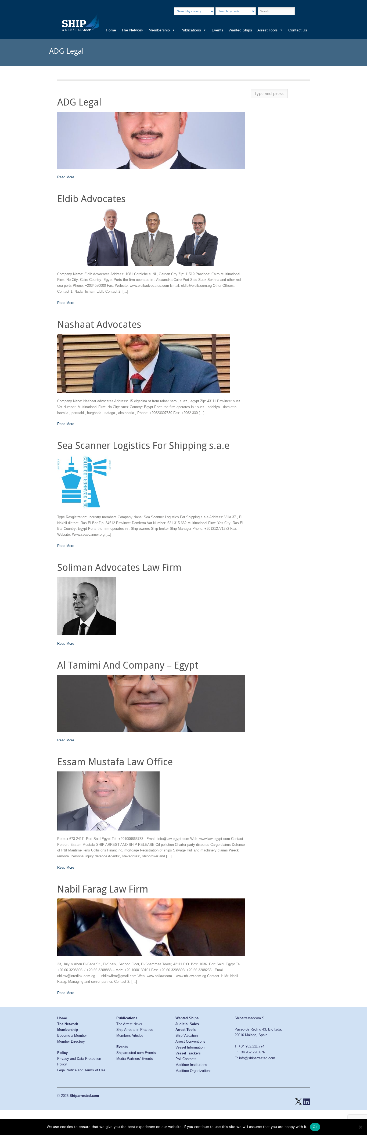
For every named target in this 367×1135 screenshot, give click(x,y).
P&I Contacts (185, 1059)
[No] (360, 1127)
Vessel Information (189, 1047)
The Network (132, 30)
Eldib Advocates (91, 199)
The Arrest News (129, 1024)
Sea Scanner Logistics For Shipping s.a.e (143, 445)
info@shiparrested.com (257, 1058)
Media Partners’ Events (134, 1059)
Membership (159, 30)
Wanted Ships (240, 30)
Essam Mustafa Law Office (115, 762)
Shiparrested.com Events (136, 1053)
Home (111, 30)
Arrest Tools (267, 30)
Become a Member (72, 1036)
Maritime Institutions (191, 1065)
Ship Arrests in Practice (134, 1030)
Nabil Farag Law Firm (102, 889)
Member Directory (71, 1041)
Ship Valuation (186, 1036)
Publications (191, 30)
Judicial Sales (187, 1024)
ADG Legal (79, 102)
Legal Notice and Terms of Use (81, 1070)
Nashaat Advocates (99, 324)
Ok (315, 1127)
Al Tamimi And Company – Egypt (127, 665)
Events (217, 30)
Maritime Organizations (193, 1071)
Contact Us (297, 30)
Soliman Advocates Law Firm (119, 567)
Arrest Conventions (190, 1041)
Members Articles (129, 1036)
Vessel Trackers (188, 1053)
